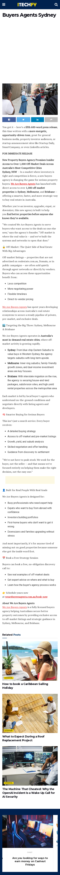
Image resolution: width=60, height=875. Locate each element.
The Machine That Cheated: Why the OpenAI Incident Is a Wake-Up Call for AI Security (28, 792)
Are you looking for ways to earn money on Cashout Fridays (30, 861)
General (8, 678)
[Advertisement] (30, 51)
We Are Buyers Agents (14, 307)
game (29, 852)
